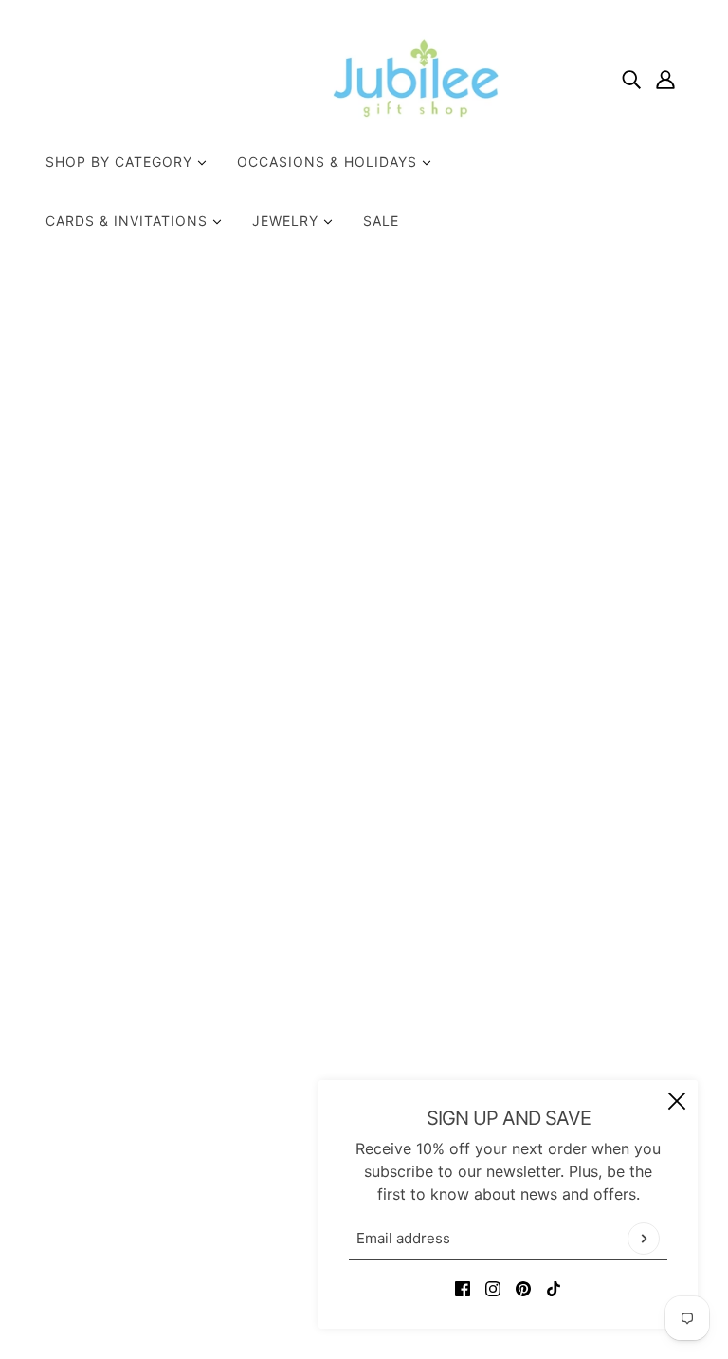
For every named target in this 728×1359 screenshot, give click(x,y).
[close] (676, 1101)
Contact (325, 1021)
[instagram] (493, 1287)
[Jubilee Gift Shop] (364, 77)
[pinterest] (523, 1287)
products (539, 503)
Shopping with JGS (364, 1066)
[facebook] (462, 1287)
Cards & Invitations (129, 220)
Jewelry (287, 220)
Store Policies (345, 1044)
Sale (381, 220)
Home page (309, 503)
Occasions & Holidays (329, 162)
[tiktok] (553, 1287)
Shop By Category (121, 162)
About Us (329, 998)
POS (267, 1290)
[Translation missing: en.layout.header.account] (665, 78)
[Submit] (644, 1238)
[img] (631, 78)
